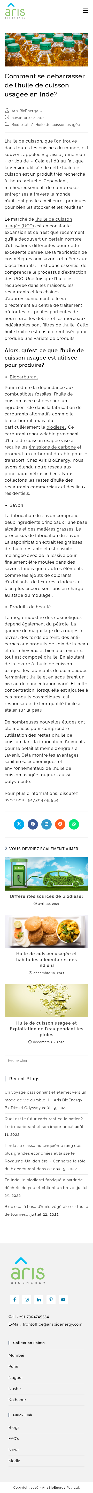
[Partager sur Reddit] (60, 824)
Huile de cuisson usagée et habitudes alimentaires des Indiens (46, 959)
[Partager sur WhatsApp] (74, 824)
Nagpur (16, 1377)
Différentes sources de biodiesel (46, 896)
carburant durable (51, 453)
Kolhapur (17, 1400)
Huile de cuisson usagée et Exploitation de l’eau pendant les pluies (46, 1029)
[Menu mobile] (85, 10)
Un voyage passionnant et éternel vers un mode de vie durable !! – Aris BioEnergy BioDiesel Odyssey (46, 1100)
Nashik (15, 1388)
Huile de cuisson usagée (57, 125)
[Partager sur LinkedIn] (46, 824)
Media (14, 1461)
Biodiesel (20, 125)
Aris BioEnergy (25, 111)
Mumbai (16, 1355)
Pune (14, 1366)
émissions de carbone (52, 447)
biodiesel (56, 427)
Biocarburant (24, 377)
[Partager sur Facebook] (33, 824)
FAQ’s (14, 1438)
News (14, 1449)
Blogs (14, 1427)
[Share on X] (19, 824)
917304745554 (43, 799)
